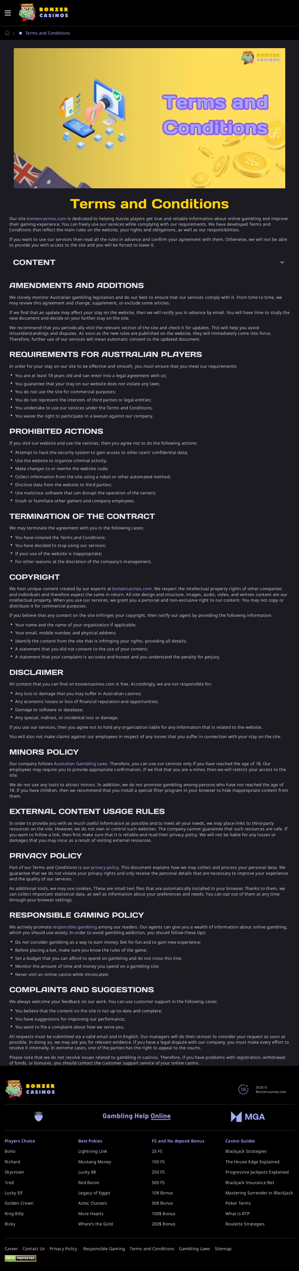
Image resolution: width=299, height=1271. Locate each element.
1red (9, 1182)
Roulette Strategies (245, 1224)
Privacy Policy (64, 1248)
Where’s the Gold (95, 1224)
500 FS (158, 1182)
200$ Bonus (164, 1224)
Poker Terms (238, 1203)
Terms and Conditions (152, 1248)
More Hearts (90, 1213)
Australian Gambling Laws (80, 763)
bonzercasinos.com (46, 218)
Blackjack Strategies (246, 1151)
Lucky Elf (13, 1193)
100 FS (158, 1161)
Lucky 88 (87, 1172)
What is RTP (237, 1213)
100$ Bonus (164, 1213)
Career (11, 1248)
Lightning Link (92, 1151)
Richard (12, 1161)
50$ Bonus (162, 1203)
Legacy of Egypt (94, 1193)
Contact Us (34, 1248)
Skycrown (14, 1172)
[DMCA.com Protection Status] (20, 1257)
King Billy (14, 1213)
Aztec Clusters (92, 1203)
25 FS (157, 1151)
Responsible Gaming (104, 1248)
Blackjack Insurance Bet (249, 1182)
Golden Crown (19, 1203)
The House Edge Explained (252, 1161)
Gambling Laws (194, 1248)
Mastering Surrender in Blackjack (259, 1193)
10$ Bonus (162, 1193)
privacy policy (105, 867)
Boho (10, 1151)
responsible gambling (75, 927)
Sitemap (223, 1248)
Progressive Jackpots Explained (257, 1172)
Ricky (10, 1224)
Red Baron (88, 1182)
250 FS (158, 1172)
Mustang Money (94, 1161)
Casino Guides (240, 1141)
